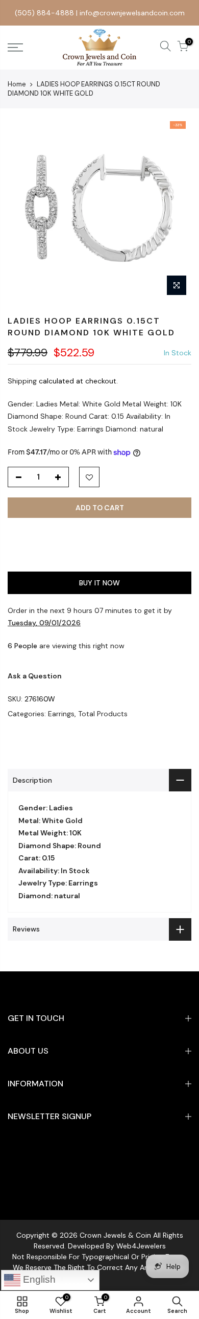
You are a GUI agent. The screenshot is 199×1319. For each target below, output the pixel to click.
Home (17, 84)
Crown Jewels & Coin (115, 1235)
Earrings (61, 713)
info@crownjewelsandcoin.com (132, 12)
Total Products (103, 713)
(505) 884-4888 (44, 12)
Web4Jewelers (141, 1245)
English (38, 1279)
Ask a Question (35, 675)
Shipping (22, 380)
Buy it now (99, 582)
